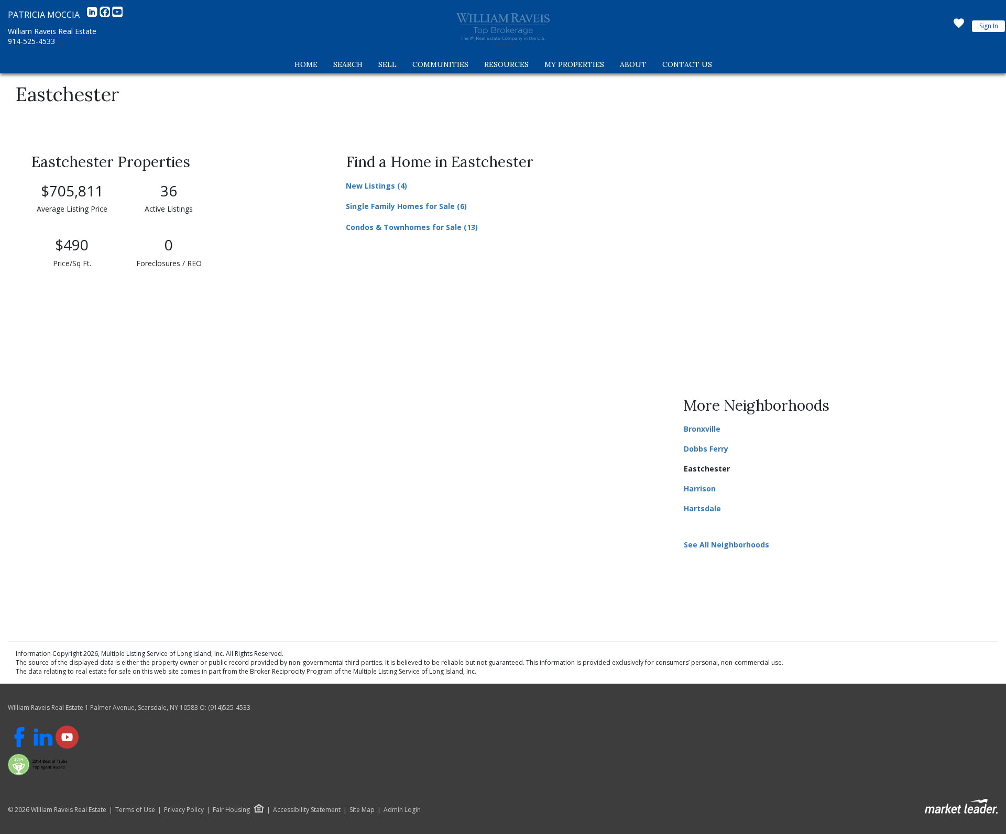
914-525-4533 (31, 41)
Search (348, 64)
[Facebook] (106, 14)
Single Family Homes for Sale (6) (406, 206)
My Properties (574, 64)
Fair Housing (231, 809)
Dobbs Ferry (706, 449)
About (633, 64)
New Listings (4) (376, 186)
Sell (387, 64)
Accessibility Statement (307, 810)
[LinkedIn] (93, 14)
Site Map (362, 810)
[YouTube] (117, 14)
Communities (440, 64)
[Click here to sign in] (959, 26)
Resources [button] (506, 64)
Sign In (988, 25)
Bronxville (702, 429)
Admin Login (402, 810)
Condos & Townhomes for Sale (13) (412, 227)
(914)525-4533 (229, 707)
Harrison (700, 488)
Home (306, 64)
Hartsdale (702, 508)
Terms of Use (135, 810)
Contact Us (687, 64)
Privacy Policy (184, 810)
